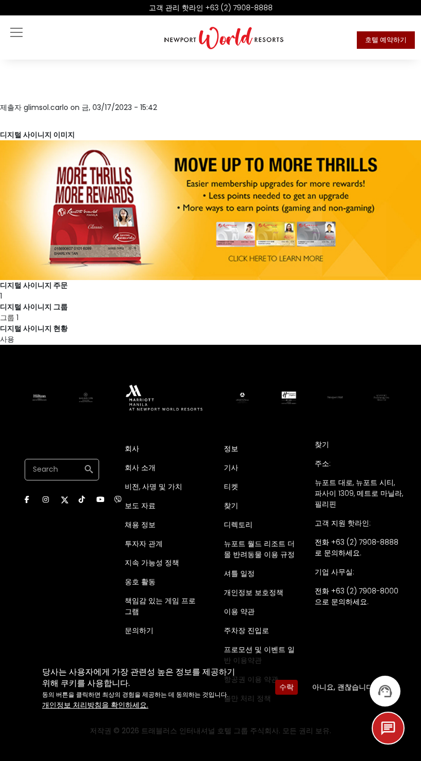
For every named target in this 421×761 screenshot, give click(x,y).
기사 (231, 467)
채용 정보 (140, 524)
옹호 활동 (140, 582)
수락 (286, 687)
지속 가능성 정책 (152, 563)
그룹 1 (9, 317)
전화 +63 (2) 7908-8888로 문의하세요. (356, 547)
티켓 (231, 486)
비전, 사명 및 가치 (153, 486)
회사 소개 (140, 467)
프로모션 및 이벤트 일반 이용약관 (259, 654)
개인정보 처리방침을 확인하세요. (95, 705)
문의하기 (139, 630)
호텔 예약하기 (386, 40)
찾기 (231, 505)
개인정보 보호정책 (253, 592)
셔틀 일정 (239, 573)
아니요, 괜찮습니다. (343, 687)
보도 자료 (140, 505)
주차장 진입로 (246, 630)
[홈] (224, 37)
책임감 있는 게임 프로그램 (160, 606)
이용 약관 (239, 611)
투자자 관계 (144, 544)
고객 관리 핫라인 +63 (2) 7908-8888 (211, 8)
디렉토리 (238, 524)
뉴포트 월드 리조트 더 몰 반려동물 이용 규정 (259, 549)
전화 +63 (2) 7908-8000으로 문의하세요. (356, 596)
